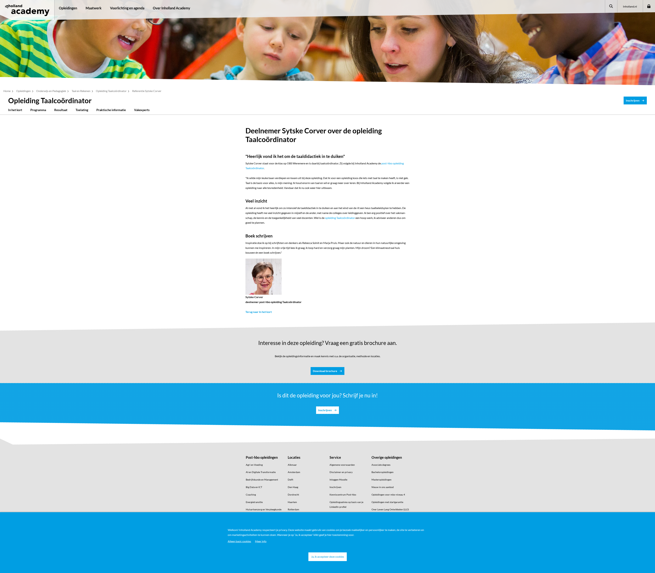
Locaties (294, 457)
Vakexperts (142, 110)
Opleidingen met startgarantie (387, 502)
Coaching (251, 494)
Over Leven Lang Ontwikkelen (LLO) (390, 509)
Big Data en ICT (254, 487)
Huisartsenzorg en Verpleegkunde (263, 509)
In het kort (15, 110)
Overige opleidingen (387, 457)
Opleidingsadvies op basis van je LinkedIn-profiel (346, 504)
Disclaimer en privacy (341, 472)
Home (7, 90)
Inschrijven (335, 487)
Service (335, 457)
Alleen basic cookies (239, 541)
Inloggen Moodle (338, 479)
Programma (38, 110)
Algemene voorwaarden (342, 464)
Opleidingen (68, 8)
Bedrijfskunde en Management (262, 479)
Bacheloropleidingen (383, 472)
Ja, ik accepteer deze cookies (327, 556)
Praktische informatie (111, 110)
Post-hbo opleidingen (262, 457)
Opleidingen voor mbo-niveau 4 (388, 494)
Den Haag (293, 487)
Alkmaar (292, 464)
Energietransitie (254, 502)
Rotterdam (293, 509)
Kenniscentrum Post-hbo (343, 494)
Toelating (82, 110)
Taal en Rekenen (81, 90)
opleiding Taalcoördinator (340, 217)
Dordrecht (293, 494)
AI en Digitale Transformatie (261, 472)
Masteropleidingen (381, 479)
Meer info (260, 541)
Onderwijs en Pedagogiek (51, 90)
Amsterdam (294, 472)
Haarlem (292, 502)
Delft (290, 479)
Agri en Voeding (254, 464)
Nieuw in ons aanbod (383, 487)
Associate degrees (381, 464)
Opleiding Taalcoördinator (111, 90)
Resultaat (60, 110)
